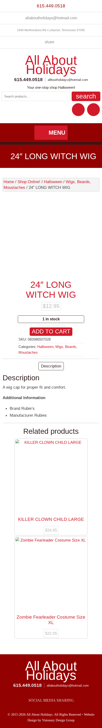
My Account (78, 109)
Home (9, 181)
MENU (57, 132)
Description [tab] (51, 366)
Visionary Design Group (58, 720)
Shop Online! (29, 181)
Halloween (53, 181)
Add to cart (51, 331)
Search (86, 96)
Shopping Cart (93, 109)
